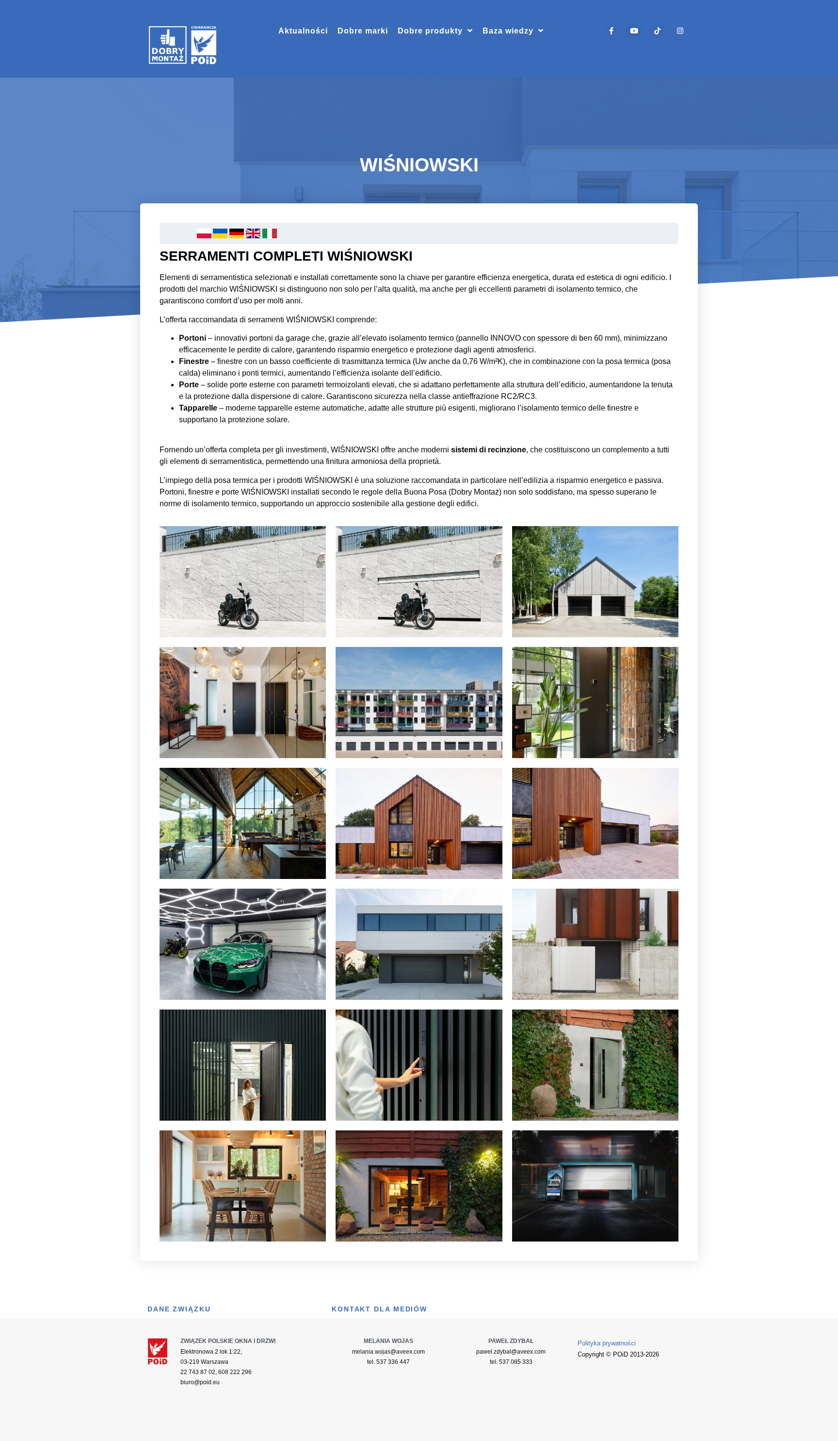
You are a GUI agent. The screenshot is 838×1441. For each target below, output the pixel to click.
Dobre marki (363, 31)
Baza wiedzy (508, 31)
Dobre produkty (430, 31)
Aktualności (303, 31)
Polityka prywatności (607, 1343)
